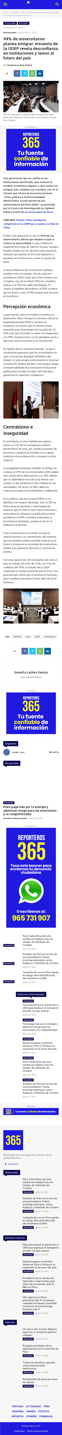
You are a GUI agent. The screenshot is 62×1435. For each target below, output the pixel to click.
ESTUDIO (17, 637)
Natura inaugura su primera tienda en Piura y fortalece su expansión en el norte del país (40, 1045)
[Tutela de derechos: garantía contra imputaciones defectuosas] (11, 1367)
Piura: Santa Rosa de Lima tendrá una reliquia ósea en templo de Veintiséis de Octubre (38, 940)
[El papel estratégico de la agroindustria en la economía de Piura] (11, 1351)
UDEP (37, 637)
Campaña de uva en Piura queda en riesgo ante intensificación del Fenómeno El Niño (41, 975)
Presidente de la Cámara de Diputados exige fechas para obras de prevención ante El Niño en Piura (39, 1282)
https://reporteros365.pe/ (31, 677)
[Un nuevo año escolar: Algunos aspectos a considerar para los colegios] (11, 1334)
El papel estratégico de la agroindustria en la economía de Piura (41, 1348)
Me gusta (54, 752)
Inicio (5, 12)
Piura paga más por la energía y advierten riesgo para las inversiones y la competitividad (30, 810)
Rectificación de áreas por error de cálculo (40, 1381)
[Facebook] (17, 73)
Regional (23, 23)
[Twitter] (24, 73)
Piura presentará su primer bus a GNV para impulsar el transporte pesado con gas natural (41, 1007)
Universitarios (49, 637)
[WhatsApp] (32, 73)
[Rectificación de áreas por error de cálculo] (11, 1384)
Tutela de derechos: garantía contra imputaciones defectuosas (39, 1365)
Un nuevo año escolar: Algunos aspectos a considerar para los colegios (40, 1332)
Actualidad (14, 12)
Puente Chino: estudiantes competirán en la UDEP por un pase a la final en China (30, 223)
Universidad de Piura (40, 212)
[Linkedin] (40, 73)
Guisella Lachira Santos (19, 65)
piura (28, 637)
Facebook (13, 1164)
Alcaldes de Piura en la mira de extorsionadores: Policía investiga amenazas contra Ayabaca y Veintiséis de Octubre (41, 959)
